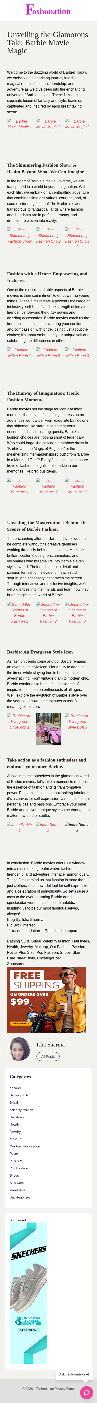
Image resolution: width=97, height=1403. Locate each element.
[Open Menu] (7, 10)
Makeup (41, 947)
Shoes (65, 952)
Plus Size (27, 952)
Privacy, (60, 1389)
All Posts (48, 1056)
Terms (70, 1389)
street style (26, 958)
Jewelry (26, 947)
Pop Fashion (47, 952)
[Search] (88, 10)
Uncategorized (49, 958)
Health (12, 947)
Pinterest (27, 925)
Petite (12, 952)
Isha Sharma (32, 920)
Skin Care (17, 1183)
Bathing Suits (18, 941)
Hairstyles (80, 941)
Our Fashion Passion (67, 947)
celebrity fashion (56, 941)
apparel (73, 931)
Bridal (36, 941)
